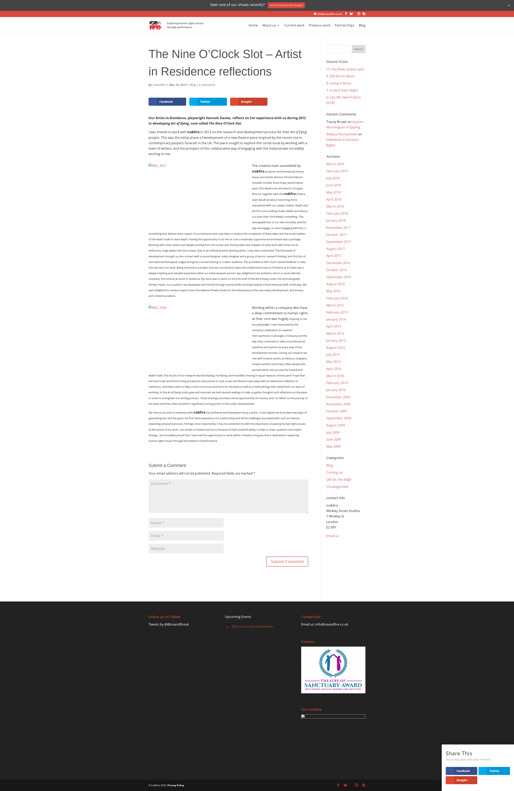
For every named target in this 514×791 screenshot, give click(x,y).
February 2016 (337, 298)
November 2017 (338, 227)
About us (269, 25)
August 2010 (335, 347)
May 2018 (333, 192)
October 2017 (336, 234)
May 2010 (333, 361)
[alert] (255, 626)
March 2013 (335, 333)
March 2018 (335, 206)
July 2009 (333, 432)
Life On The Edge (338, 479)
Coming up (334, 472)
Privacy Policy (175, 785)
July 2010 (333, 354)
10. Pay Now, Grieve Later (345, 69)
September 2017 (338, 241)
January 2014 (336, 319)
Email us (332, 536)
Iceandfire (159, 85)
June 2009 (333, 439)
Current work (294, 25)
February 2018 (337, 213)
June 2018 (333, 185)
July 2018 (333, 178)
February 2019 (337, 171)
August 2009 (335, 425)
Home (253, 25)
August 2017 (335, 248)
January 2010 (336, 390)
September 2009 (338, 418)
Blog (362, 25)
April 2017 (333, 256)
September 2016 (338, 277)
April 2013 (333, 326)
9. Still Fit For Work (340, 76)
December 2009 (338, 397)
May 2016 (333, 291)
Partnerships (344, 25)
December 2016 (338, 263)
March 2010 (335, 376)
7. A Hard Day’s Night (342, 90)
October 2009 (336, 411)
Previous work (319, 25)
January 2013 (336, 340)
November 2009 (338, 404)
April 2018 (333, 199)
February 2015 (337, 312)
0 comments (207, 85)
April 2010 (333, 369)
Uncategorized (337, 486)
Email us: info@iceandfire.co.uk (324, 624)
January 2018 (336, 220)
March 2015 (335, 305)
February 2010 (337, 383)
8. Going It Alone (338, 83)
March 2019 (335, 164)
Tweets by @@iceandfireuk (169, 624)
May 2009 (333, 446)
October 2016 (336, 270)
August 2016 (335, 284)
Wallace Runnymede (341, 134)
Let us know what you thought (286, 5)
